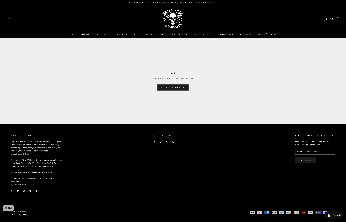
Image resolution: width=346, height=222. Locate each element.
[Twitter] (18, 190)
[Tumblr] (37, 190)
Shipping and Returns (174, 34)
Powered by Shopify (19, 215)
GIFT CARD (245, 34)
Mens (107, 34)
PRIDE (136, 34)
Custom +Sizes (204, 34)
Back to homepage (172, 87)
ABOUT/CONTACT (268, 34)
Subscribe (305, 160)
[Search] (331, 18)
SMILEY (150, 34)
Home (71, 34)
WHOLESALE (226, 34)
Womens (121, 34)
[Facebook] (12, 190)
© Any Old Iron (19, 211)
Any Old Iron (89, 34)
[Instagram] (24, 190)
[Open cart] (338, 18)
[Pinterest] (30, 190)
